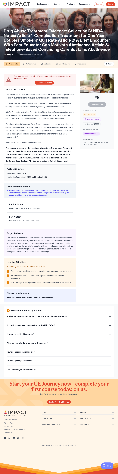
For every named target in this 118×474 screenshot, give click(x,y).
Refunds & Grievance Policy (14, 429)
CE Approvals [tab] (30, 64)
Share (110, 64)
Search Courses (45, 83)
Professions (42, 4)
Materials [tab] (47, 64)
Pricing (70, 4)
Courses (57, 4)
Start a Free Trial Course (59, 402)
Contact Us (8, 433)
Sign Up (99, 4)
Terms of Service (10, 420)
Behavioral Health (91, 134)
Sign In (110, 4)
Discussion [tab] (81, 64)
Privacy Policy (9, 423)
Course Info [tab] (13, 64)
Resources (83, 4)
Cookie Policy (9, 426)
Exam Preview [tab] (64, 64)
